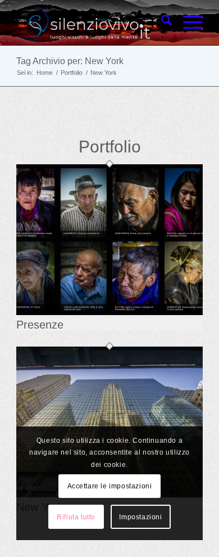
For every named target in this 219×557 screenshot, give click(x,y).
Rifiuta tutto (76, 517)
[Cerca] (161, 22)
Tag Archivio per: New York (70, 61)
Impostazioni (140, 517)
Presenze (39, 324)
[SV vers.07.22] (90, 22)
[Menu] (187, 22)
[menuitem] (161, 22)
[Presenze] (109, 312)
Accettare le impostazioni (109, 486)
